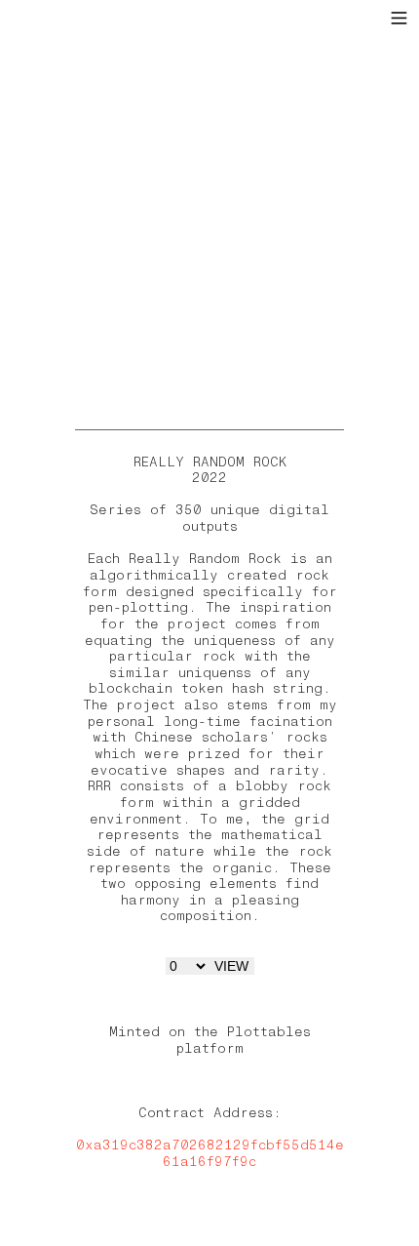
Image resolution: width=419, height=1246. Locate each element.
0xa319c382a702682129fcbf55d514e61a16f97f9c (210, 1153)
